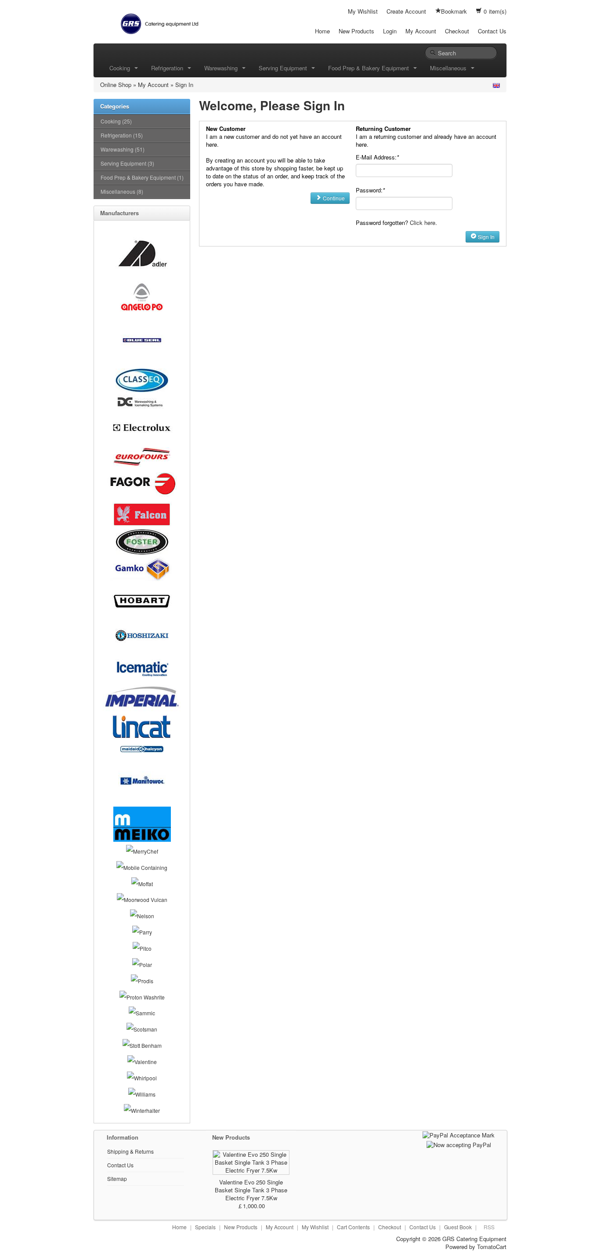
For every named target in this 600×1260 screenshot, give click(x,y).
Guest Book (458, 1227)
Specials (205, 1227)
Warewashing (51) (123, 149)
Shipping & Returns (130, 1151)
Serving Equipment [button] (285, 68)
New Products (356, 31)
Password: (370, 190)
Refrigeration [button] (169, 68)
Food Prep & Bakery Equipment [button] (370, 68)
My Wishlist (363, 11)
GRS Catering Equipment (474, 1239)
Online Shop (115, 84)
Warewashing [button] (222, 68)
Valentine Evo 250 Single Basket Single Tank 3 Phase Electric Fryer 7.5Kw (251, 1190)
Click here (422, 222)
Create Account (406, 11)
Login (390, 31)
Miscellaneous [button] (450, 68)
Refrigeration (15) (122, 135)
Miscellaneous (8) (122, 191)
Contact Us (492, 31)
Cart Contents (353, 1227)
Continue (333, 198)
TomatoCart (491, 1246)
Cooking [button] (121, 68)
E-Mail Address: (377, 157)
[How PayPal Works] (459, 1134)
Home (322, 31)
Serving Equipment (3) (127, 163)
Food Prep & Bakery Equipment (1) (142, 177)
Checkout (457, 31)
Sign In (184, 84)
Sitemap (117, 1178)
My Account (420, 31)
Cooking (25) (116, 121)
